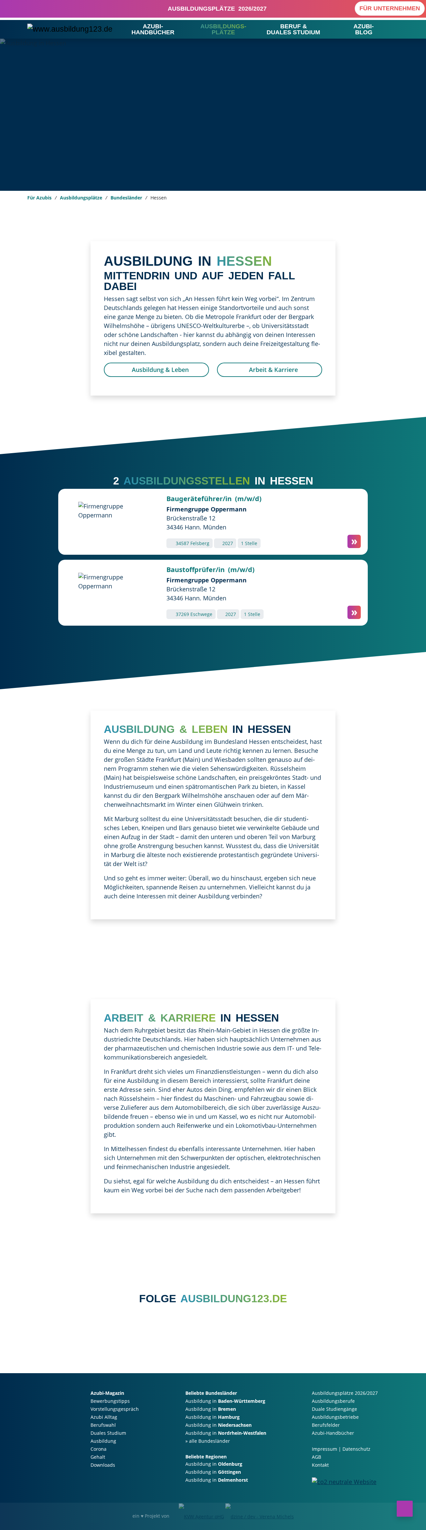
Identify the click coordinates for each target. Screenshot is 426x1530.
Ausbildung (103, 1441)
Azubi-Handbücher (333, 1433)
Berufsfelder (326, 1425)
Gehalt (98, 1457)
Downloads (103, 1465)
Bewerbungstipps (110, 1401)
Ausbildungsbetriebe (335, 1417)
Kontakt (320, 1465)
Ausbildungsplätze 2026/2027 (215, 8)
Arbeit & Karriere (272, 370)
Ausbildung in (225, 1401)
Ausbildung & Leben (159, 370)
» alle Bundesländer (207, 1441)
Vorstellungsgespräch (115, 1409)
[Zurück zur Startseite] (69, 29)
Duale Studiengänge (334, 1409)
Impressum (324, 1449)
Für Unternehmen (389, 8)
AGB (316, 1457)
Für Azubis (39, 197)
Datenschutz (356, 1449)
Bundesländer (126, 197)
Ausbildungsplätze (81, 197)
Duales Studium (108, 1433)
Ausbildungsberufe (333, 1401)
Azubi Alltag (104, 1417)
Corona (98, 1449)
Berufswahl (103, 1425)
